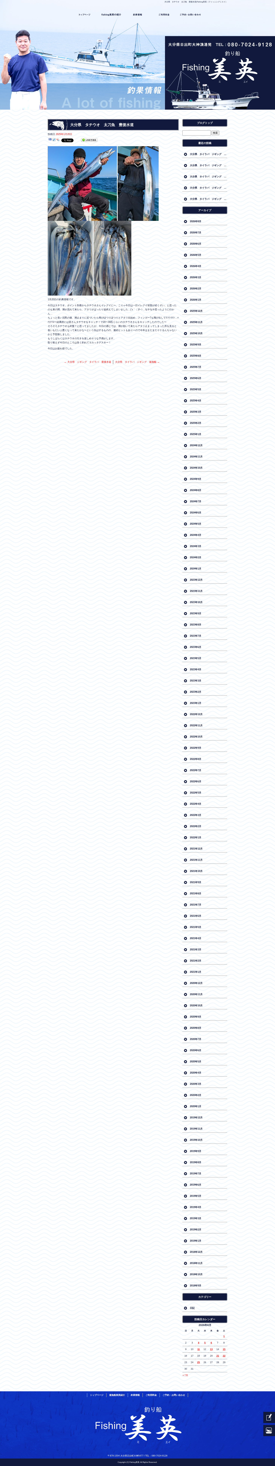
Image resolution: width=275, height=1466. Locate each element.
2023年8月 (195, 624)
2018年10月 (196, 1274)
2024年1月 (195, 568)
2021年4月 (195, 938)
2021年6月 (195, 915)
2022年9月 (195, 747)
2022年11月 (196, 725)
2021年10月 (196, 871)
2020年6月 (195, 1050)
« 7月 (185, 1375)
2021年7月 (195, 904)
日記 (192, 1308)
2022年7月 (195, 770)
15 (224, 1349)
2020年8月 (195, 1027)
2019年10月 (196, 1140)
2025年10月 (196, 333)
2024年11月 (196, 456)
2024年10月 (196, 467)
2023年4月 (195, 669)
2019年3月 (195, 1218)
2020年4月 (195, 1072)
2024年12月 (196, 445)
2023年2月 (195, 691)
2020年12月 (196, 983)
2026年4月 (195, 266)
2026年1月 (195, 299)
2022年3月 (195, 815)
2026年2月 (195, 288)
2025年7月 (195, 367)
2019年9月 (195, 1151)
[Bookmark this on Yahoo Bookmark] (57, 140)
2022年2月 (195, 826)
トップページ (84, 14)
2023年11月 (196, 591)
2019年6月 (195, 1184)
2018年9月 (195, 1285)
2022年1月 (195, 837)
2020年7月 (195, 1039)
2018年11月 (196, 1263)
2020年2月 (195, 1095)
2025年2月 (195, 423)
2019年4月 (195, 1207)
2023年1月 (195, 703)
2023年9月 (195, 613)
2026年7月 (195, 232)
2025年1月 (195, 434)
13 (211, 1349)
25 (198, 1362)
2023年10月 (196, 602)
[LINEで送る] (89, 140)
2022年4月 (195, 803)
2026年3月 (195, 277)
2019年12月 (196, 1117)
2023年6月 (195, 647)
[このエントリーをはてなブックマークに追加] (50, 140)
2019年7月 (195, 1173)
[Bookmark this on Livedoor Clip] (54, 140)
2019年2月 (195, 1229)
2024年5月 (195, 523)
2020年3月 (195, 1084)
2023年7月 (195, 635)
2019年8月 (195, 1162)
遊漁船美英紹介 (111, 14)
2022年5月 (195, 792)
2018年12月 (196, 1252)
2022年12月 (196, 714)
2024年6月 (195, 512)
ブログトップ (205, 122)
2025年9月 (195, 344)
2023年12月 (196, 579)
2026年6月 (195, 243)
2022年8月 (195, 759)
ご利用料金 (164, 14)
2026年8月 (195, 221)
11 (198, 1349)
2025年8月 (195, 355)
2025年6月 (195, 378)
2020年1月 (195, 1106)
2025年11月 (196, 322)
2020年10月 (196, 1005)
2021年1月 (195, 971)
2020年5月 (195, 1061)
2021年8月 (195, 893)
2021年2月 (195, 960)
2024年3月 (195, 546)
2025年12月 (196, 311)
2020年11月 (196, 994)
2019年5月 (195, 1196)
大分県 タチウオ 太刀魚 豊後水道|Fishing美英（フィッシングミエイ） (195, 2)
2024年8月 (195, 490)
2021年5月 (195, 927)
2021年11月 (196, 859)
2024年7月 (195, 501)
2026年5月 (195, 255)
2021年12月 (196, 848)
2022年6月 (195, 781)
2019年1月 (195, 1240)
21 (217, 1356)
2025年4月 (195, 400)
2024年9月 (195, 479)
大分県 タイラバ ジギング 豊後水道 (208, 154)
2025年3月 (195, 411)
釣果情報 (137, 14)
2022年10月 (196, 736)
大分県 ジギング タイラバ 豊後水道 (87, 362)
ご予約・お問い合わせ (190, 14)
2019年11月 (196, 1128)
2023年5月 (195, 658)
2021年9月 (195, 882)
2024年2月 (195, 557)
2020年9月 (195, 1016)
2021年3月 (195, 949)
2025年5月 (195, 389)
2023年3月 (195, 680)
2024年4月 (195, 535)
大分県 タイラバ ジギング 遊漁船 (137, 362)
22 (224, 1356)
